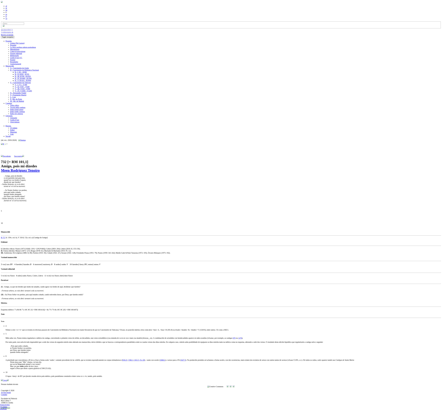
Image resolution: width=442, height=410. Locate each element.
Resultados (14, 62)
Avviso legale (6, 393)
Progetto (13, 45)
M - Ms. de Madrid (17, 101)
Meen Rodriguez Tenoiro (20, 170)
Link (12, 134)
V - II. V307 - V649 (22, 87)
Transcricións (5, 405)
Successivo (18, 156)
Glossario (13, 118)
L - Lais (13, 97)
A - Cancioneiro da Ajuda (19, 68)
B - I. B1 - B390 (21, 72)
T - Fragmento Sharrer (18, 95)
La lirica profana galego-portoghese (23, 47)
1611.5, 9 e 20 (139, 360)
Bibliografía (14, 56)
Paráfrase (3, 409)
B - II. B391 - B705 (22, 74)
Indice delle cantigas (17, 112)
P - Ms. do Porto (16, 99)
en (6, 10)
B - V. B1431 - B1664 (23, 80)
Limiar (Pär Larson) (17, 43)
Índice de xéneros (16, 114)
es (6, 14)
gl (6, 6)
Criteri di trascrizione (17, 51)
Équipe (12, 60)
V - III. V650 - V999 (22, 89)
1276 (240, 338)
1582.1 (130, 360)
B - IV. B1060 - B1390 (23, 78)
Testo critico (14, 105)
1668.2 (162, 360)
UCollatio (13, 128)
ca (6, 18)
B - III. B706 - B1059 (23, 76)
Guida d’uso (14, 120)
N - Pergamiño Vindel (18, 93)
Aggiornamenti (15, 64)
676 (234, 338)
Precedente (7, 156)
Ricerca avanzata (7, 35)
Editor (12, 130)
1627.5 (183, 360)
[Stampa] (22, 140)
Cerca (5, 380)
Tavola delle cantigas (17, 107)
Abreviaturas (14, 122)
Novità (8, 136)
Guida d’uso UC (16, 58)
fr (6, 16)
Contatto (4, 395)
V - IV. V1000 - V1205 (23, 91)
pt (6, 8)
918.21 (124, 360)
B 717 (3, 238)
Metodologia (14, 49)
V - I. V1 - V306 (21, 85)
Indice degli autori (16, 110)
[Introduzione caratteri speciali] (4, 26)
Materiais (13, 132)
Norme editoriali (16, 54)
